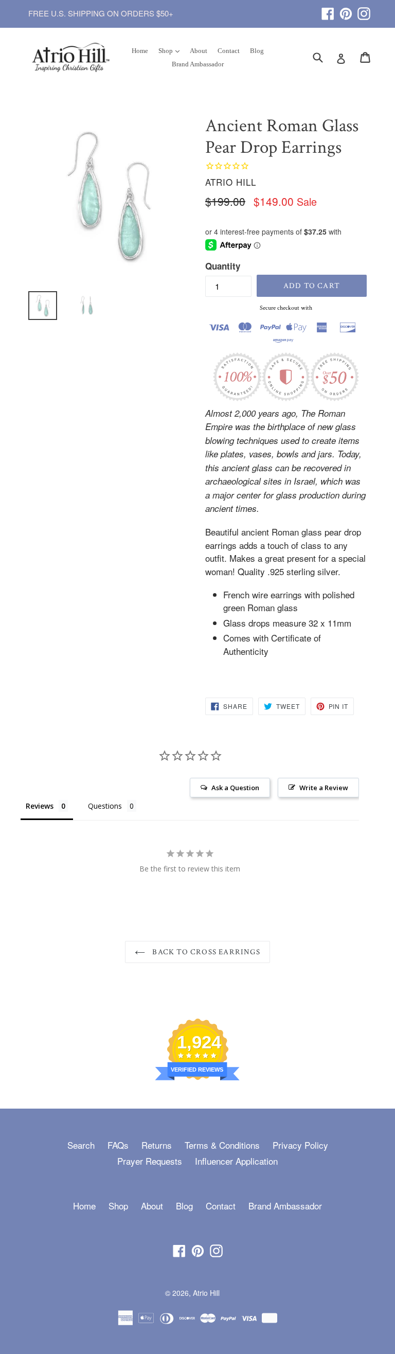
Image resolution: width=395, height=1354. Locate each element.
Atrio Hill (206, 1293)
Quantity (222, 266)
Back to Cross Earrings (205, 952)
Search (81, 1144)
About (198, 51)
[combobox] (324, 56)
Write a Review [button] (323, 787)
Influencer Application (236, 1160)
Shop (171, 50)
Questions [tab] (105, 806)
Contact (229, 51)
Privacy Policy (300, 1144)
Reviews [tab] (39, 806)
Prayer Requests (149, 1160)
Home (140, 51)
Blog (257, 51)
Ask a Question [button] (235, 787)
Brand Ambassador (198, 64)
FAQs (118, 1144)
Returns (156, 1144)
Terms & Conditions (222, 1144)
